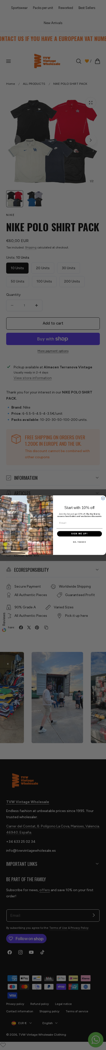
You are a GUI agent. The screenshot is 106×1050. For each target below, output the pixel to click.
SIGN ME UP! (79, 534)
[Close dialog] (103, 498)
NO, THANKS (79, 542)
